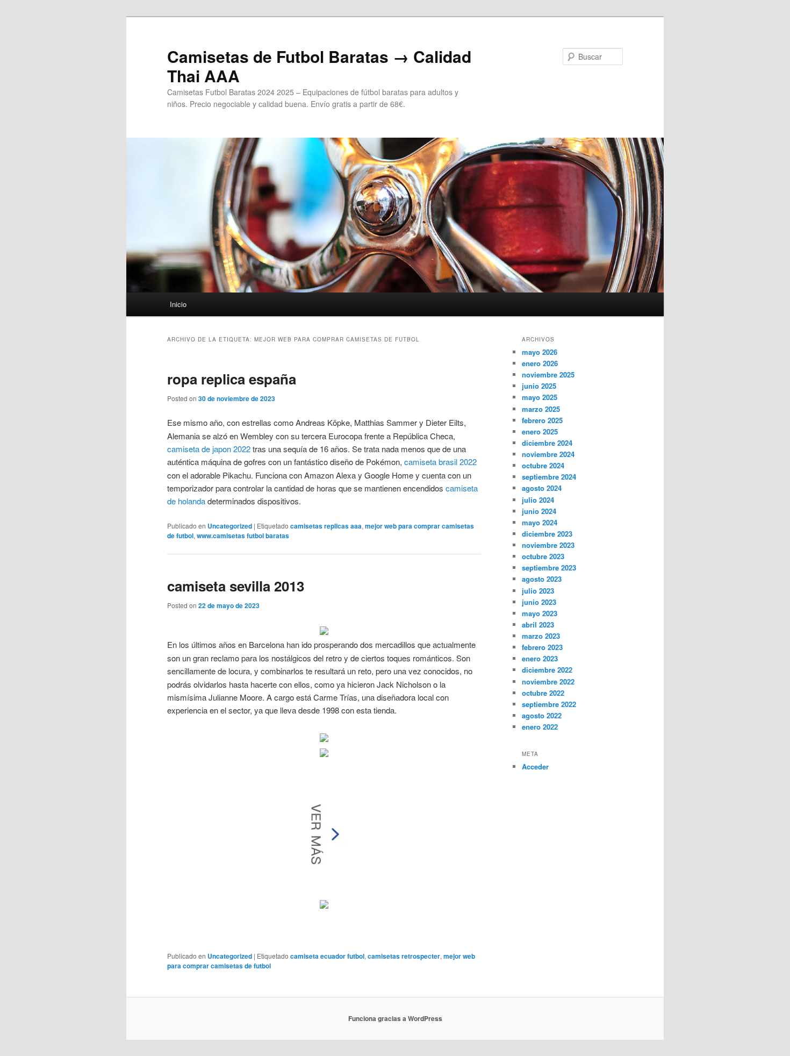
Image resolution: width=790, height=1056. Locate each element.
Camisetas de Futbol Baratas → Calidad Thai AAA (319, 66)
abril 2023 (538, 624)
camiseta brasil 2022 (440, 461)
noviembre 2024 (548, 454)
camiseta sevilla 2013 (235, 586)
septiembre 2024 (549, 477)
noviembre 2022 (548, 681)
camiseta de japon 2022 (208, 448)
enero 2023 (540, 658)
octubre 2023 (543, 556)
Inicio (178, 304)
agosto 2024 (542, 488)
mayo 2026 (539, 352)
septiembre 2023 (549, 567)
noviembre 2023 (548, 545)
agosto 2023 (542, 579)
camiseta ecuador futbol (327, 956)
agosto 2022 (542, 715)
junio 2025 (539, 386)
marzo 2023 (541, 636)
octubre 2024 (543, 465)
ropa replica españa (231, 379)
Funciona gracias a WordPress (395, 1018)
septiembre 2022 (549, 704)
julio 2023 (538, 591)
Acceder (535, 766)
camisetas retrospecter (404, 956)
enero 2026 (540, 363)
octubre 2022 (543, 693)
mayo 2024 (539, 522)
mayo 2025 (539, 397)
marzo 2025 (541, 409)
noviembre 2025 (548, 374)
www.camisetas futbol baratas (243, 535)
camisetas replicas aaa (326, 526)
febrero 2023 (542, 647)
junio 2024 (539, 511)
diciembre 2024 (547, 443)
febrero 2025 (542, 420)
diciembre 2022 (547, 670)
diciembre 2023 (547, 534)
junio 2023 (539, 602)
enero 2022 (540, 727)
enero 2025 (540, 431)
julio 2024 (538, 500)
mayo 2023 (539, 613)
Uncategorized (229, 526)
